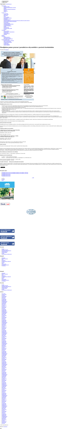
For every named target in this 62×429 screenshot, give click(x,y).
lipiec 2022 (3, 335)
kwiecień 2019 (4, 369)
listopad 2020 (4, 352)
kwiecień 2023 (4, 327)
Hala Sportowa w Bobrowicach (7, 254)
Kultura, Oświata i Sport (5, 39)
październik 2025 (4, 301)
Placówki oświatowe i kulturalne (9, 40)
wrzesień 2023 (4, 323)
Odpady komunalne (7, 23)
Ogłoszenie (7, 49)
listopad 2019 (4, 363)
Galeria (5, 11)
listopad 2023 (4, 321)
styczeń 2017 (4, 392)
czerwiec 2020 (4, 357)
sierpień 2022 (4, 334)
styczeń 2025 (4, 309)
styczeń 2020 (4, 361)
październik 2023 (4, 322)
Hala (2, 259)
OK (0, 428)
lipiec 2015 (3, 408)
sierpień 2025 (4, 303)
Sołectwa (5, 10)
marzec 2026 (4, 297)
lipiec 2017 (3, 387)
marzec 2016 (4, 401)
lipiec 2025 (3, 304)
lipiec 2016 (3, 398)
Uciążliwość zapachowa (7, 25)
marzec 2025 (4, 307)
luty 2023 (3, 329)
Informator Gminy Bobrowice (6, 250)
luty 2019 (3, 371)
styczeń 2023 (4, 330)
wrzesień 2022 (4, 333)
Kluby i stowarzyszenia (7, 41)
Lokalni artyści (6, 32)
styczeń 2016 (4, 403)
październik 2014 (4, 416)
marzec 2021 (4, 349)
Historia (5, 8)
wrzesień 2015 (4, 406)
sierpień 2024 (4, 313)
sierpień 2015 (4, 407)
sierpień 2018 (4, 376)
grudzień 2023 (4, 320)
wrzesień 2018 (4, 375)
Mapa (3, 180)
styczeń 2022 (4, 340)
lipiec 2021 (3, 345)
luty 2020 (3, 360)
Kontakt (5, 29)
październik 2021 (4, 343)
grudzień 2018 (4, 372)
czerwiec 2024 (4, 315)
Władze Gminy (6, 14)
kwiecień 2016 (4, 400)
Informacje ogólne (6, 6)
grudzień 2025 (4, 299)
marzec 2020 (4, 359)
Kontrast (3, 179)
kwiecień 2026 (4, 296)
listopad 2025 (4, 300)
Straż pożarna (4, 279)
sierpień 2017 (4, 386)
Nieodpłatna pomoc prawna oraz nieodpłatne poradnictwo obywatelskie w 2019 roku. (15, 172)
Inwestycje (3, 36)
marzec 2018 (4, 380)
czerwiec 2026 (4, 294)
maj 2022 (3, 337)
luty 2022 (3, 339)
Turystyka (3, 30)
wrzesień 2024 (4, 312)
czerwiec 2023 (4, 325)
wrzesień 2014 (4, 417)
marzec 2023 (4, 328)
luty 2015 (3, 412)
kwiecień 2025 (4, 306)
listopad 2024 (4, 311)
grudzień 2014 (4, 414)
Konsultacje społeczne (7, 19)
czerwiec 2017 (4, 388)
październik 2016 (4, 395)
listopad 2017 (4, 384)
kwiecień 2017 (4, 390)
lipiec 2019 (3, 366)
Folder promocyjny (7, 33)
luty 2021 (3, 350)
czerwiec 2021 (4, 346)
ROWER (5, 34)
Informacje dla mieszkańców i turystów (10, 7)
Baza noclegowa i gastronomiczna (9, 31)
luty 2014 (3, 423)
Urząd (3, 12)
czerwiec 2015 (4, 409)
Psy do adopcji (6, 22)
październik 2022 (4, 332)
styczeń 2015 (4, 413)
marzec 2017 (4, 391)
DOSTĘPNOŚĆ (6, 27)
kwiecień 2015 (4, 411)
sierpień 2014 (4, 418)
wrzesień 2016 (4, 396)
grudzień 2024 (4, 310)
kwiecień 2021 (4, 348)
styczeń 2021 (4, 351)
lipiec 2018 (3, 377)
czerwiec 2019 (4, 367)
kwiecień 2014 (4, 421)
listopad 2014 (4, 415)
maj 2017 (3, 389)
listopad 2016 (4, 394)
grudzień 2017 (4, 383)
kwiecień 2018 (4, 379)
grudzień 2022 (4, 331)
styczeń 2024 (4, 319)
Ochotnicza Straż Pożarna (8, 42)
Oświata (3, 262)
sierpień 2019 (4, 365)
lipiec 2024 (3, 314)
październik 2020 (4, 353)
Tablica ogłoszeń (4, 252)
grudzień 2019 (4, 362)
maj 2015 (3, 410)
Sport (3, 263)
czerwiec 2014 (4, 419)
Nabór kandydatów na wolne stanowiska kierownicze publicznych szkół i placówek (17, 20)
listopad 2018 (4, 373)
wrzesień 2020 (4, 354)
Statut (5, 16)
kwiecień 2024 (4, 317)
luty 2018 (3, 381)
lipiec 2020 (3, 356)
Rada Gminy (6, 15)
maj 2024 (3, 316)
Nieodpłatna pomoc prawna (6, 174)
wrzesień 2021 (4, 344)
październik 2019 (4, 364)
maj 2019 (3, 368)
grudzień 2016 (4, 393)
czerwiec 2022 (4, 336)
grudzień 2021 (4, 341)
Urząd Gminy (6, 13)
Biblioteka (3, 257)
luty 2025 (3, 308)
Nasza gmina (4, 5)
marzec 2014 (4, 422)
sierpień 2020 (4, 355)
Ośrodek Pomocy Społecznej (6, 261)
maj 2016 (3, 399)
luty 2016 (3, 402)
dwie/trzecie (5, 426)
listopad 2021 (4, 342)
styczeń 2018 (4, 382)
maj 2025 (3, 305)
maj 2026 (3, 295)
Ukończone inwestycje (5, 264)
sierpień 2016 (4, 397)
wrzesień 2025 (4, 302)
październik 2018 (4, 374)
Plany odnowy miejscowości (8, 38)
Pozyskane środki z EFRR (8, 28)
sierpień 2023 (4, 324)
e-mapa (3, 253)
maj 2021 (3, 347)
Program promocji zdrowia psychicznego (10, 21)
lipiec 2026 (3, 293)
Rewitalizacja (6, 18)
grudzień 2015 (4, 404)
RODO (5, 26)
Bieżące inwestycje (7, 37)
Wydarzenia (4, 265)
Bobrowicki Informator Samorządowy (10, 9)
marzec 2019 (4, 370)
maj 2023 (3, 326)
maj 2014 (3, 420)
